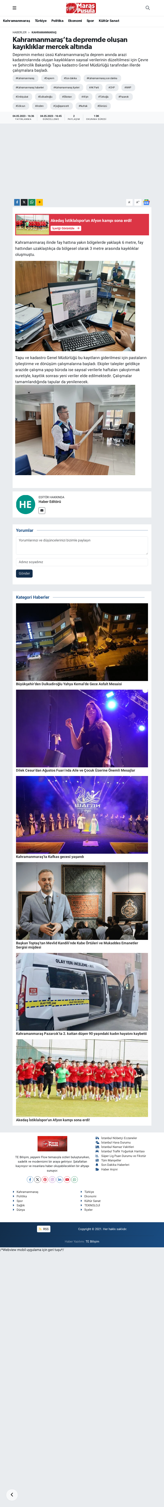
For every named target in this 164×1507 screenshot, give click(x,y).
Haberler (20, 32)
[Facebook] (30, 1179)
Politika (57, 21)
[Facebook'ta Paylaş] (17, 202)
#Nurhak (83, 105)
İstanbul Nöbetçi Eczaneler (119, 1138)
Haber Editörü (50, 501)
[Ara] (148, 8)
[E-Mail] (42, 510)
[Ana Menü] (14, 8)
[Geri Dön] (12, 1495)
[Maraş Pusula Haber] (81, 8)
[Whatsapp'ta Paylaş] (31, 202)
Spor (90, 21)
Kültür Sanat (109, 21)
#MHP (127, 87)
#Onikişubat (22, 96)
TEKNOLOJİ (92, 1205)
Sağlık (21, 1205)
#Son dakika (70, 78)
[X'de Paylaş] (24, 202)
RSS (45, 1229)
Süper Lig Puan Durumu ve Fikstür (123, 1156)
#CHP (111, 87)
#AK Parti (94, 87)
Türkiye (41, 21)
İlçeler (88, 1210)
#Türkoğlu (103, 96)
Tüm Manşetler (111, 1160)
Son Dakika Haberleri (115, 1165)
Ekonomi (75, 21)
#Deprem (49, 78)
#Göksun (20, 105)
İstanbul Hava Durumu (116, 1142)
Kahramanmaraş (16, 21)
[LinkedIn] (59, 1179)
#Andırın (39, 105)
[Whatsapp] (74, 1179)
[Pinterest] (45, 1179)
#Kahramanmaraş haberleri (30, 87)
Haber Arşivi (109, 1169)
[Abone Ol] (146, 202)
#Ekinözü (102, 105)
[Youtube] (67, 1179)
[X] (37, 1179)
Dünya (21, 1210)
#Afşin (84, 96)
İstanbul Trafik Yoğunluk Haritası (123, 1151)
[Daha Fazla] (39, 202)
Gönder (24, 573)
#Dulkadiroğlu (45, 96)
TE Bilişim (92, 1241)
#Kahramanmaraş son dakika (102, 78)
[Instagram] (52, 1179)
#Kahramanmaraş (25, 78)
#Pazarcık (123, 96)
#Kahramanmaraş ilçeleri (66, 87)
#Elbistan (67, 96)
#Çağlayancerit (61, 105)
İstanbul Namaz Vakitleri (117, 1147)
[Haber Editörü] (25, 504)
